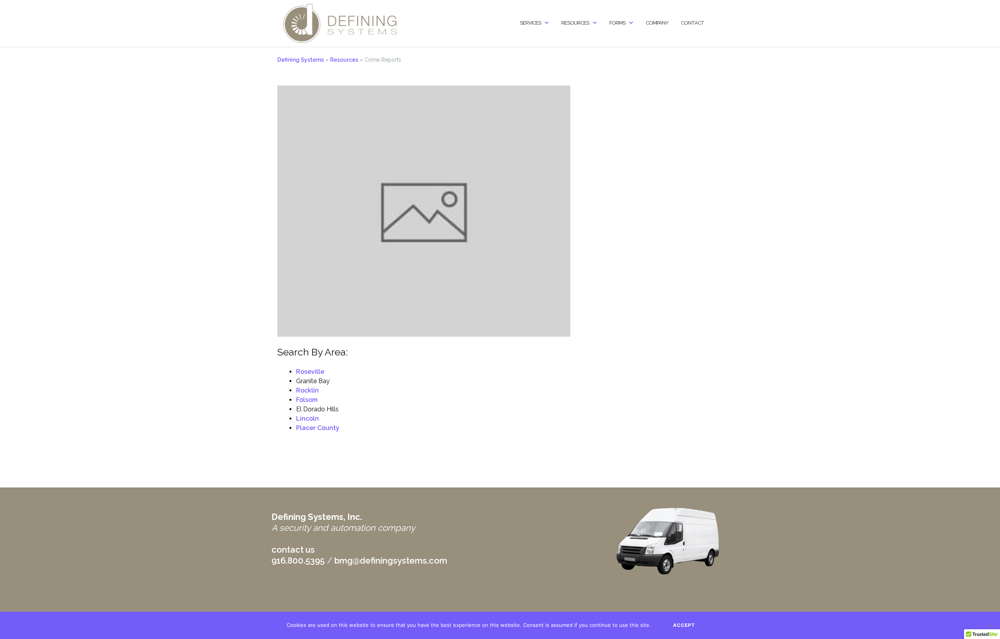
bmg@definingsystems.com (390, 560)
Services (530, 23)
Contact (692, 23)
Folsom (307, 399)
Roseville (310, 371)
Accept (684, 625)
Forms (617, 23)
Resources (575, 23)
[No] (990, 625)
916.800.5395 (298, 560)
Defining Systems (300, 60)
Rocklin (307, 390)
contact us (293, 549)
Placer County (317, 428)
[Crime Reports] (423, 210)
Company (657, 23)
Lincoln (307, 418)
